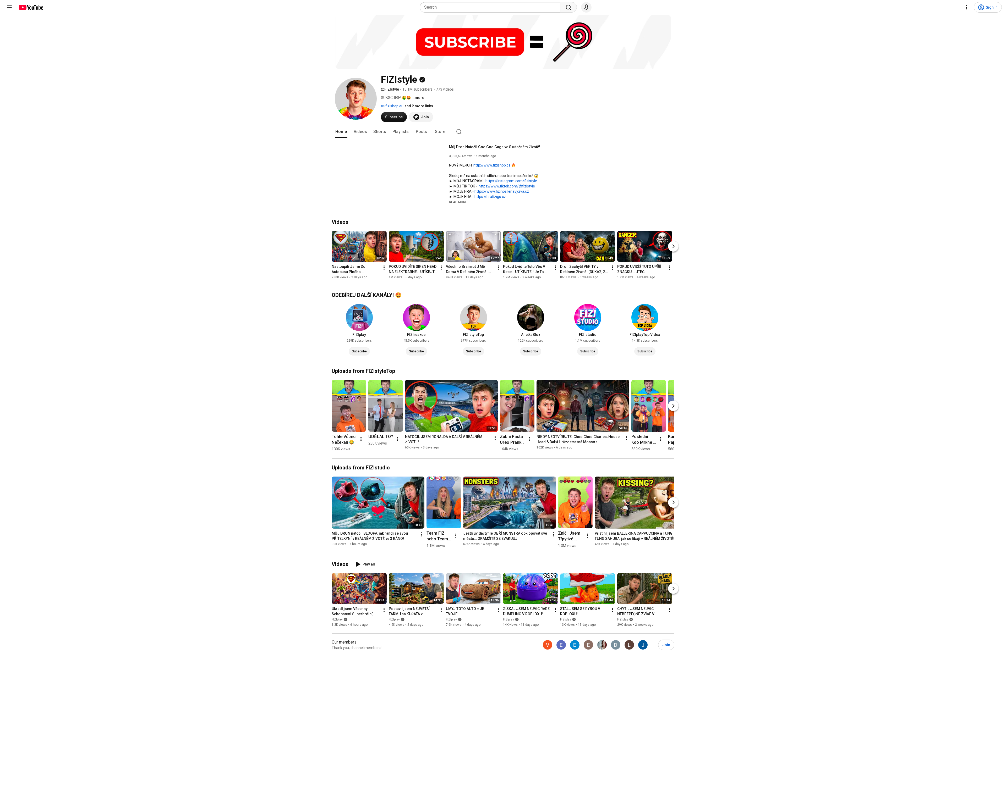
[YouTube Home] (31, 7)
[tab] (341, 131)
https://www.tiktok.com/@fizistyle (507, 186)
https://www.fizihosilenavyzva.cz (501, 191)
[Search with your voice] (586, 7)
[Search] (568, 7)
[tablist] (503, 131)
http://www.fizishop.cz (492, 165)
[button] (458, 201)
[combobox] (491, 7)
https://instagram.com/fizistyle (511, 181)
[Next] (673, 246)
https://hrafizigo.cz (490, 197)
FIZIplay (337, 619)
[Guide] (9, 7)
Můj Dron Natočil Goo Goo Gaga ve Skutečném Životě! (494, 147)
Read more (458, 202)
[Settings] (966, 7)
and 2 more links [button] (418, 106)
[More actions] (384, 267)
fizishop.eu (394, 106)
